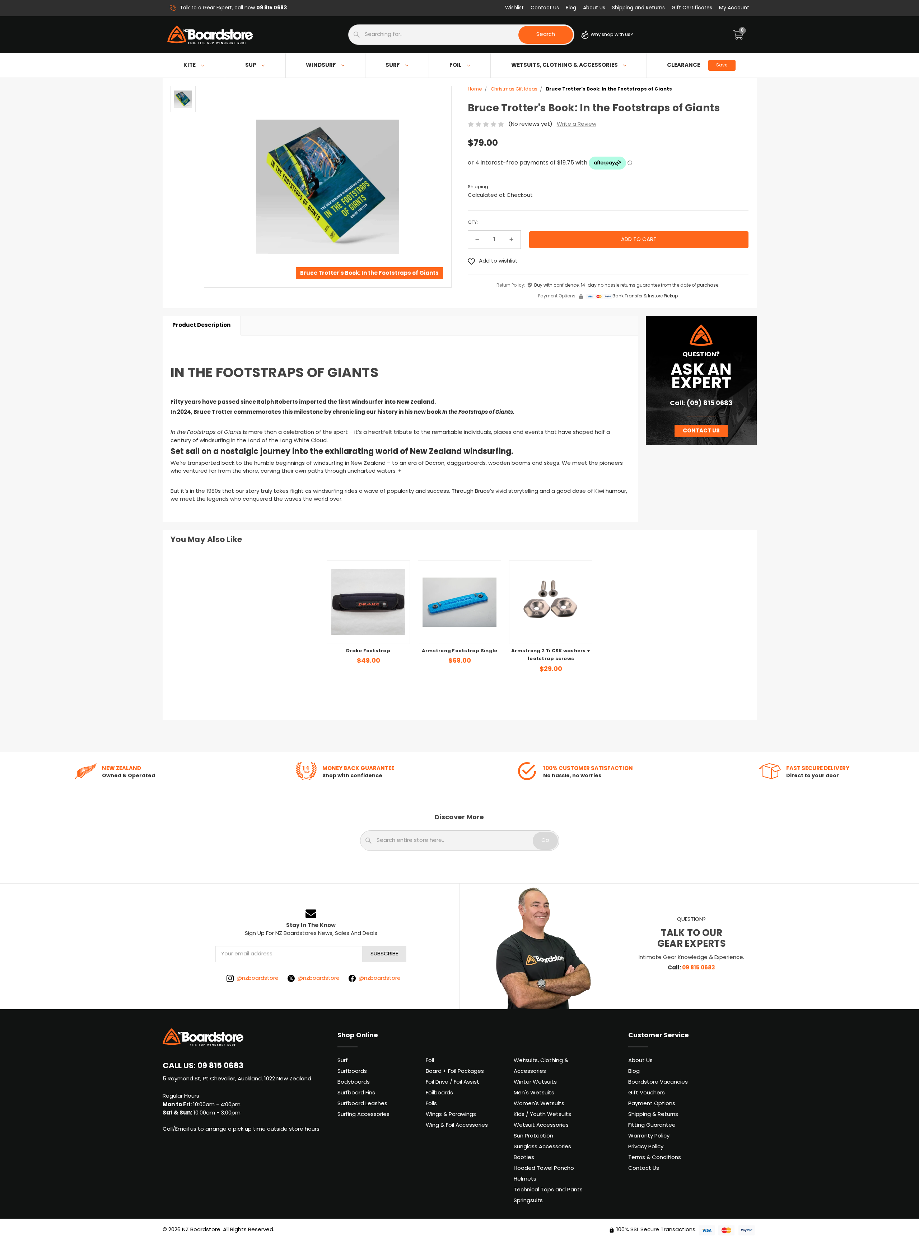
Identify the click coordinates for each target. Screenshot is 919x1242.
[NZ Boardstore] (210, 35)
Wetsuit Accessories (541, 1125)
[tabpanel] (368, 618)
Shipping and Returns (638, 8)
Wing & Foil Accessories (457, 1125)
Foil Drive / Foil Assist (452, 1082)
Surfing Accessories (363, 1114)
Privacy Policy (645, 1147)
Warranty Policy (649, 1136)
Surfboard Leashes (362, 1103)
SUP (250, 65)
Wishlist (514, 8)
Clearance (697, 65)
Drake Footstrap (368, 651)
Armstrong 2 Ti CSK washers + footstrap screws (550, 655)
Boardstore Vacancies (658, 1082)
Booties (524, 1157)
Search (545, 34)
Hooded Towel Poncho (544, 1168)
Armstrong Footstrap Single (460, 651)
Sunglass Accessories (542, 1147)
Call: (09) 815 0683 (701, 403)
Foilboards (439, 1093)
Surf (393, 65)
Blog (571, 8)
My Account (734, 8)
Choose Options (368, 627)
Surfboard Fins (356, 1093)
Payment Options (651, 1103)
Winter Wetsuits (535, 1082)
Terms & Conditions (654, 1157)
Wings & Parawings (451, 1114)
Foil (455, 65)
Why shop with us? (611, 34)
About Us (594, 8)
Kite (189, 65)
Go (545, 840)
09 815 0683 (698, 968)
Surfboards (352, 1071)
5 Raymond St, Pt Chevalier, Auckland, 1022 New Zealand (237, 1079)
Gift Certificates (692, 8)
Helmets (525, 1179)
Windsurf (321, 65)
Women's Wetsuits (539, 1103)
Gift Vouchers (646, 1093)
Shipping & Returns (653, 1114)
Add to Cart (459, 627)
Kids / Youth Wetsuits (542, 1114)
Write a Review (576, 124)
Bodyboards (353, 1082)
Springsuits (528, 1200)
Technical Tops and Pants (548, 1190)
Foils (431, 1103)
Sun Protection (533, 1136)
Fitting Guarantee (652, 1125)
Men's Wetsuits (534, 1093)
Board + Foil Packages (455, 1071)
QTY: (473, 222)
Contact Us (545, 8)
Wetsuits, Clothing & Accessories (564, 65)
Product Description (201, 325)
